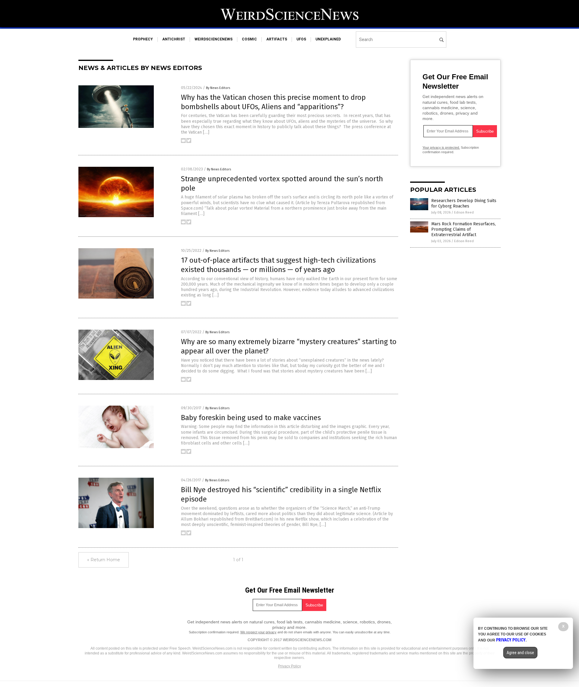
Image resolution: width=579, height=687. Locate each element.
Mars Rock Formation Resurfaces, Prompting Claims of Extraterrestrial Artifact (463, 229)
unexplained (328, 39)
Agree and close (520, 652)
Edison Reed (464, 212)
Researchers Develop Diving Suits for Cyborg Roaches (463, 203)
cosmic (249, 39)
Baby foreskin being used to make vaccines (251, 417)
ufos (301, 39)
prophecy (143, 39)
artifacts (276, 39)
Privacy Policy (289, 666)
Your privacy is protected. (441, 147)
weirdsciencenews (214, 39)
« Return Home (103, 559)
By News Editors (218, 88)
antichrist (173, 39)
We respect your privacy (258, 632)
